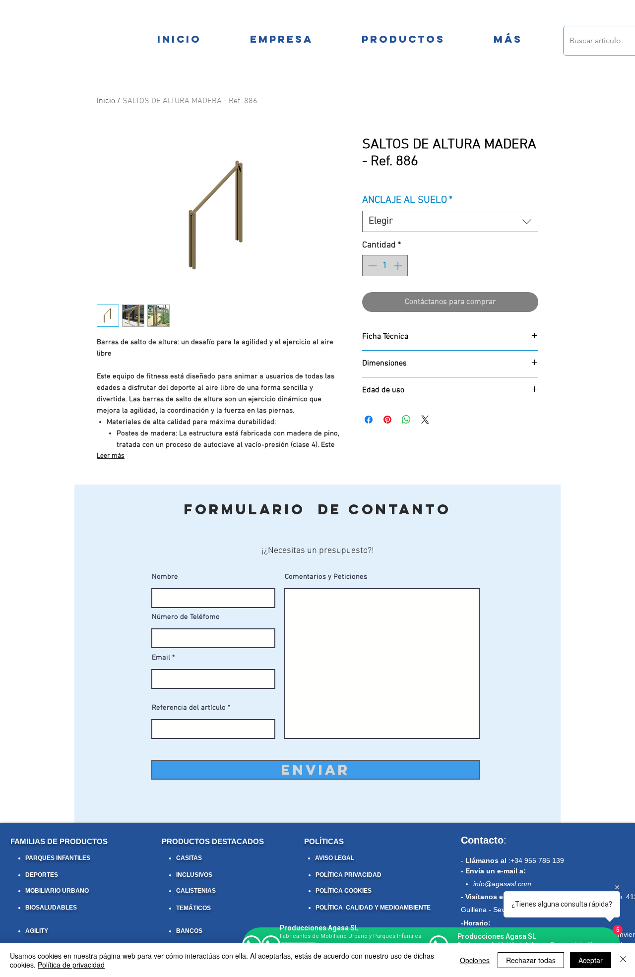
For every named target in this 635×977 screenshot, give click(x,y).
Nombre (165, 577)
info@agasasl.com (502, 884)
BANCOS (189, 930)
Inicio (106, 101)
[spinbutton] (385, 265)
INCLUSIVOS (194, 874)
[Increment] (398, 265)
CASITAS (189, 858)
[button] (507, 39)
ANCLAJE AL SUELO (407, 200)
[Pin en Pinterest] (387, 420)
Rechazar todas (531, 960)
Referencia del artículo (189, 708)
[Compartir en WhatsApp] (406, 420)
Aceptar (590, 960)
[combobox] (450, 221)
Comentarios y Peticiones (326, 577)
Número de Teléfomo (186, 617)
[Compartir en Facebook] (369, 420)
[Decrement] (371, 265)
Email (161, 658)
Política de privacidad (71, 965)
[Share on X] (425, 420)
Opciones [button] (475, 960)
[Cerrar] (623, 960)
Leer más (111, 456)
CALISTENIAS (196, 890)
